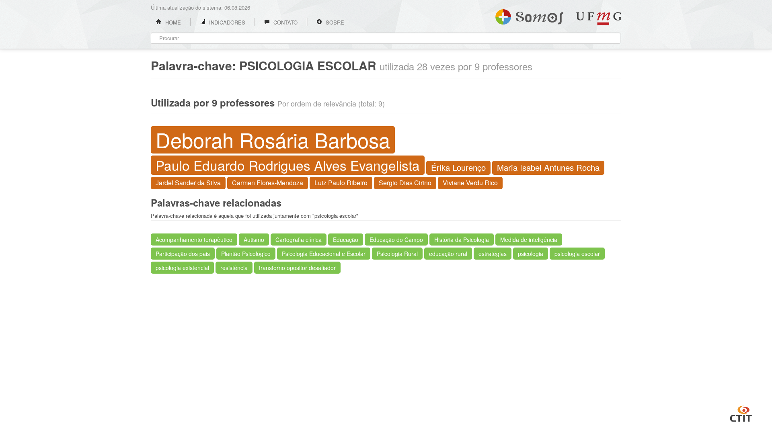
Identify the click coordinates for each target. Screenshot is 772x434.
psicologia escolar (577, 254)
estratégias (492, 254)
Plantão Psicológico (246, 254)
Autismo (254, 239)
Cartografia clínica (298, 239)
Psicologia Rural (397, 254)
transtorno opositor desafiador (297, 268)
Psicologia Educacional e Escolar (323, 254)
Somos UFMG (529, 15)
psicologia (530, 254)
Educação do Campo (396, 239)
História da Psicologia (461, 239)
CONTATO (285, 22)
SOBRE (334, 22)
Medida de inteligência (528, 239)
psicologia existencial (182, 268)
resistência (234, 268)
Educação (345, 239)
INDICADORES (226, 22)
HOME (172, 22)
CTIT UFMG (741, 412)
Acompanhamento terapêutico (194, 239)
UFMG (598, 18)
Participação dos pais (183, 254)
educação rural (448, 254)
